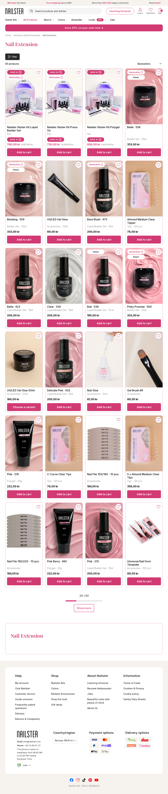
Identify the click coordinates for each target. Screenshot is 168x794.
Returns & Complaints (27, 719)
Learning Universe (120, 11)
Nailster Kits (58, 683)
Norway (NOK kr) (64, 740)
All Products (30, 19)
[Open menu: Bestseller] (86, 19)
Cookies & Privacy (133, 688)
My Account (22, 683)
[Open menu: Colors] (69, 19)
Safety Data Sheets (134, 699)
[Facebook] (71, 780)
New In (47, 19)
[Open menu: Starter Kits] (20, 19)
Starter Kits (11, 19)
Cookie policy (131, 693)
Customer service (25, 693)
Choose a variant (24, 407)
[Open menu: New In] (55, 19)
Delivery (19, 713)
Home (8, 35)
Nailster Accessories (63, 693)
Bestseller (77, 19)
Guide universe (24, 699)
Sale (112, 19)
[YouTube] (96, 780)
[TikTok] (84, 780)
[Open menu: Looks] (107, 19)
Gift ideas (56, 704)
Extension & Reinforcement (27, 35)
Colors (61, 19)
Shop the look (59, 699)
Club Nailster (22, 688)
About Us (92, 708)
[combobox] (64, 11)
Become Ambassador (99, 688)
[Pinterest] (90, 780)
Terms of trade (131, 683)
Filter (14, 56)
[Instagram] (77, 780)
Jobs (90, 693)
